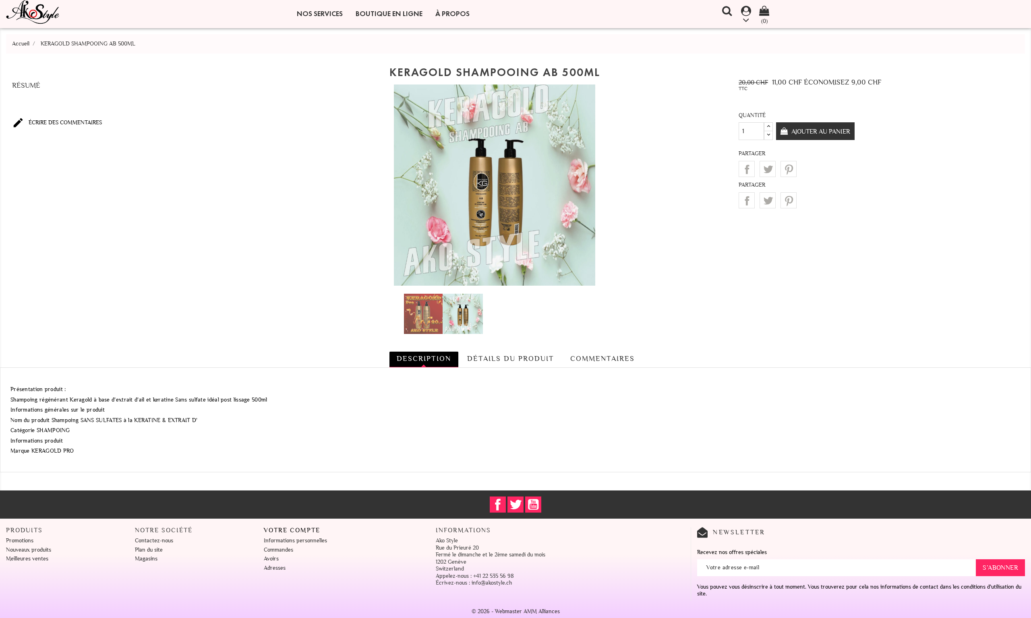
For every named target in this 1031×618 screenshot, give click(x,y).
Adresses (275, 568)
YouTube (533, 504)
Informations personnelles (295, 541)
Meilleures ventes (27, 559)
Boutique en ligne (389, 13)
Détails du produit (510, 358)
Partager (746, 169)
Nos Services (320, 13)
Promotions (19, 541)
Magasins (146, 559)
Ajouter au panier (820, 131)
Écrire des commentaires (57, 123)
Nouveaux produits (28, 550)
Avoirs (271, 559)
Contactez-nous (154, 541)
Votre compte (292, 530)
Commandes (278, 550)
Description (424, 358)
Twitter (515, 504)
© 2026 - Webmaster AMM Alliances (516, 611)
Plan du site (149, 550)
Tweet (767, 169)
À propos (452, 13)
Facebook (498, 504)
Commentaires (602, 358)
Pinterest (788, 169)
